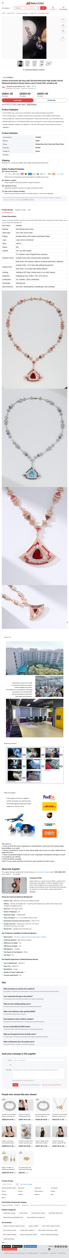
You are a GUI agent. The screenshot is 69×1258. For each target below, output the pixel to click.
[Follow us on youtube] (63, 1246)
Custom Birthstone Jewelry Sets (36, 1217)
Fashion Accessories (22, 13)
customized (54, 1188)
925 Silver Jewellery (20, 937)
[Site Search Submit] (43, 8)
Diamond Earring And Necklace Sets (13, 1217)
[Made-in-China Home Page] (35, 3)
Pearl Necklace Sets (43, 13)
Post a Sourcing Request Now (51, 1085)
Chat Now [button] (52, 100)
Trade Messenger (30, 1246)
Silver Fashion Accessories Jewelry (47, 1230)
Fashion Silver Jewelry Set (27, 1230)
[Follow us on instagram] (61, 1246)
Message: (9, 1070)
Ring (52, 1194)
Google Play (17, 1246)
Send (15, 1085)
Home (3, 13)
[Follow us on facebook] (56, 1246)
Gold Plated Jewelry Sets (55, 1213)
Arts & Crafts (10, 13)
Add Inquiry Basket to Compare (35, 70)
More (3, 1242)
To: (11, 1065)
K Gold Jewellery (31, 937)
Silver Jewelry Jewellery (9, 1234)
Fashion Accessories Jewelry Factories (14, 1226)
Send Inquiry (18, 100)
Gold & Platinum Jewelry (38, 1213)
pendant (20, 1194)
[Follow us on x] (58, 1246)
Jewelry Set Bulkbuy (8, 1239)
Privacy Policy (62, 1253)
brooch (4, 1191)
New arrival (21, 1188)
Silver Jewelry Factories (9, 1230)
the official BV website (43, 872)
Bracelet (4, 1194)
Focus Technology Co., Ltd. (22, 1253)
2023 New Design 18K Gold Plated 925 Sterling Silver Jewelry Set (25, 1169)
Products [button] (18, 8)
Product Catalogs (27, 1184)
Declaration (53, 1253)
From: (10, 1060)
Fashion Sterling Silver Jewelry (28, 1234)
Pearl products (38, 1191)
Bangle (53, 1191)
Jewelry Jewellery (33, 1226)
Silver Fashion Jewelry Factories (51, 1226)
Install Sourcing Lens (10, 1249)
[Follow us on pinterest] (66, 1246)
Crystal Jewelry (23, 1213)
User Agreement (44, 1253)
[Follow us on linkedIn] (49, 1249)
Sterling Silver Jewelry (9, 1213)
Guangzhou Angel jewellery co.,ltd (15, 86)
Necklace (37, 1194)
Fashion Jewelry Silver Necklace (49, 1234)
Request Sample (31, 104)
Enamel (20, 1191)
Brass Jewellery (41, 937)
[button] (3, 3)
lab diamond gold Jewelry (9, 1188)
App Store (6, 1246)
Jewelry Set (33, 13)
